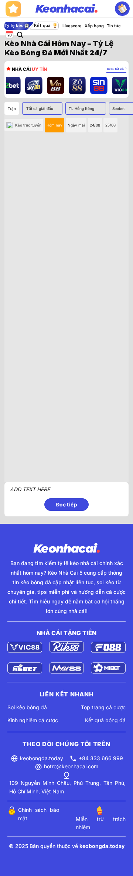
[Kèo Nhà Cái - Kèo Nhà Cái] (66, 8)
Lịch (9, 34)
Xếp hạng (94, 25)
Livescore (72, 25)
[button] (20, 34)
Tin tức (113, 25)
